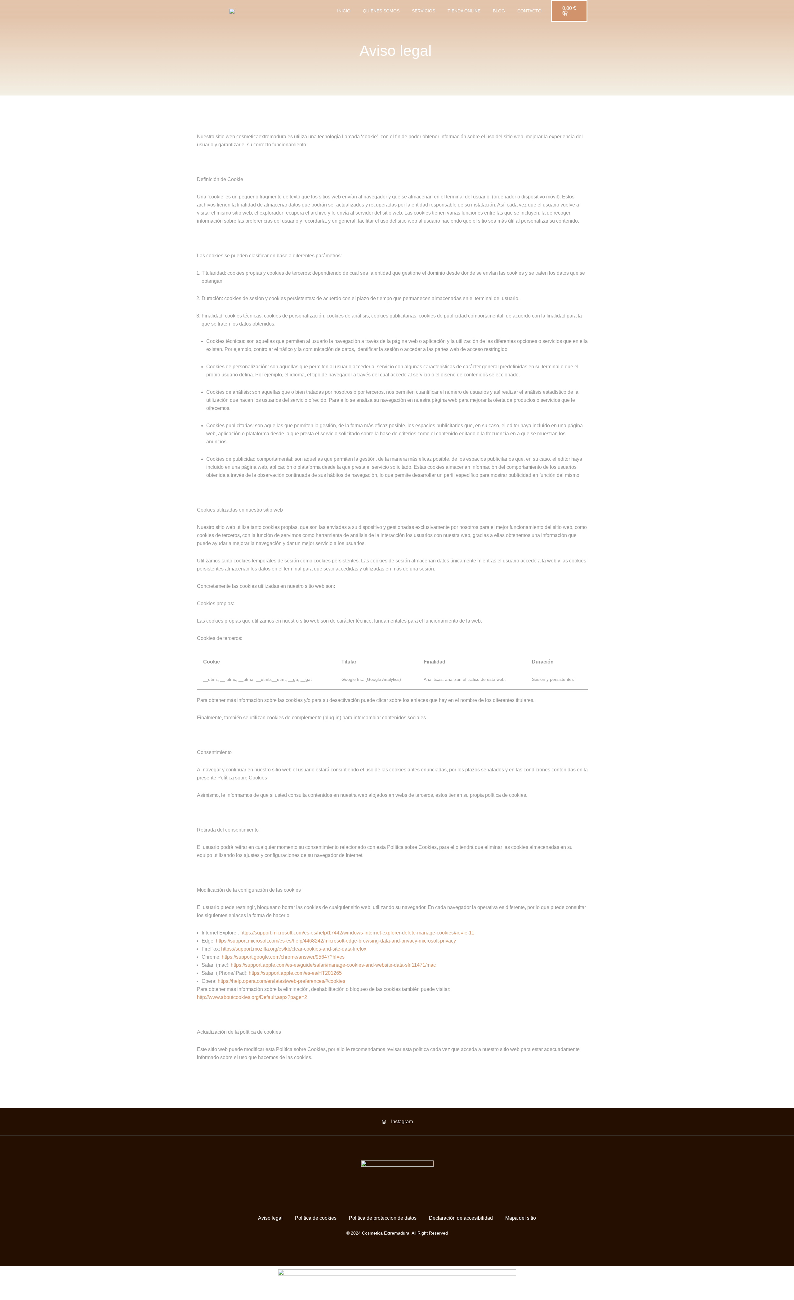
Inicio (343, 10)
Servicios (423, 10)
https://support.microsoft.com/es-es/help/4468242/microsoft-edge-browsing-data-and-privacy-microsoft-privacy (336, 940)
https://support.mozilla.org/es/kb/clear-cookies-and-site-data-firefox (293, 949)
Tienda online (464, 10)
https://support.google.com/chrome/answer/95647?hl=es (283, 957)
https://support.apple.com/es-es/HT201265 (295, 973)
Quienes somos (381, 10)
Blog (499, 10)
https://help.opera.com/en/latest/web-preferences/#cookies (281, 981)
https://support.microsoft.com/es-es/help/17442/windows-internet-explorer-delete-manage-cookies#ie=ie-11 (357, 932)
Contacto (529, 10)
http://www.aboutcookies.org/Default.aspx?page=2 (252, 997)
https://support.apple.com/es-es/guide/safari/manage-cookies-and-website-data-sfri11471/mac (333, 965)
